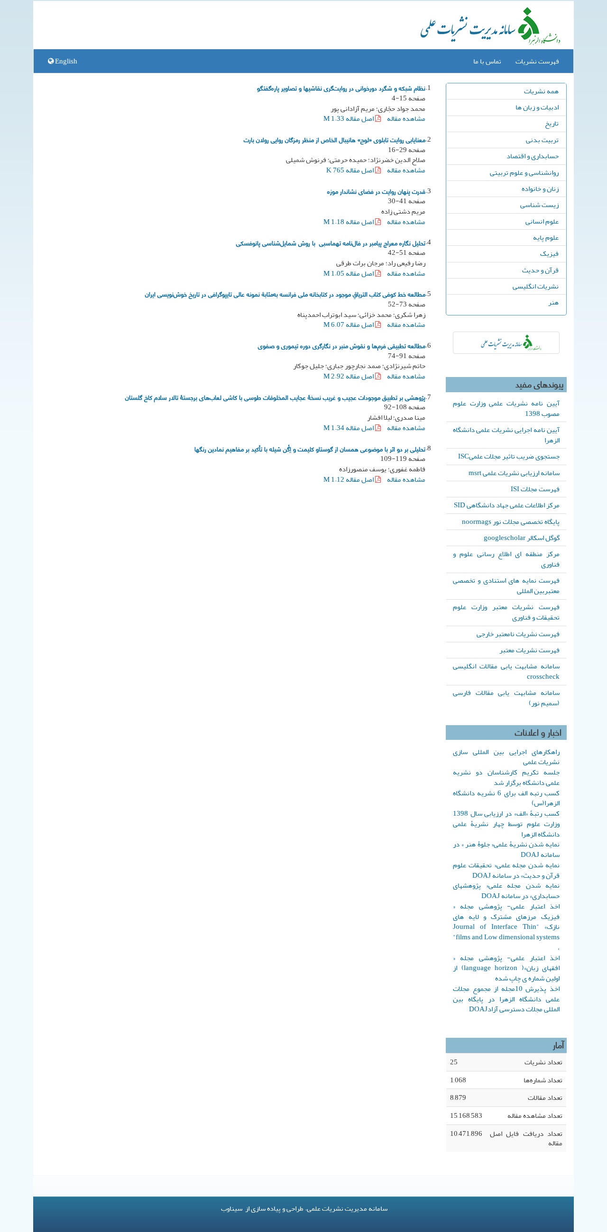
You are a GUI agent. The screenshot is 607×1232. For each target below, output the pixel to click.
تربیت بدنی (542, 139)
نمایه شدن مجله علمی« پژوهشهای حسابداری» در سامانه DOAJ (506, 890)
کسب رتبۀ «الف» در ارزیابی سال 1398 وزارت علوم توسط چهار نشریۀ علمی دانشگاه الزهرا (506, 824)
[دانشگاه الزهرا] (506, 342)
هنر (553, 302)
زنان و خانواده (540, 188)
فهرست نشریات (537, 61)
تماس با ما (487, 61)
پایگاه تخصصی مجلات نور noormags (511, 521)
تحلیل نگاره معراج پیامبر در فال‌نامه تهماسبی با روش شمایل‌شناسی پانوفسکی (330, 242)
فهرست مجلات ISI (535, 488)
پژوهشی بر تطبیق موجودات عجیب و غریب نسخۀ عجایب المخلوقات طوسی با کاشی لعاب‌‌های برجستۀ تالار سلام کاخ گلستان (275, 397)
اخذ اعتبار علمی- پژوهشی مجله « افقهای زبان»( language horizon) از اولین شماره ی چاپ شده (506, 968)
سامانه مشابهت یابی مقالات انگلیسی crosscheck (506, 671)
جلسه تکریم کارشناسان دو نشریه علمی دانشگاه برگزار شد (506, 777)
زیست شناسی (539, 204)
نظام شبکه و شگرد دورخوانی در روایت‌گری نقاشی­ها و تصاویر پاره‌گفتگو (341, 87)
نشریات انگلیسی (536, 286)
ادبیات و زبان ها (537, 107)
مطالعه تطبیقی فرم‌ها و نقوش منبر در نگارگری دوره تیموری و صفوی (341, 345)
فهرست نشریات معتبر (529, 649)
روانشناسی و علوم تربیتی (524, 172)
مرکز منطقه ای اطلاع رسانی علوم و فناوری (506, 559)
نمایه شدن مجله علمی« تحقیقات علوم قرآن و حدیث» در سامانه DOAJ (506, 870)
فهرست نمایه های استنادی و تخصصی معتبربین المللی (506, 585)
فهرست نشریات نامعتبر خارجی (518, 633)
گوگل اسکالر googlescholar (522, 537)
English (65, 61)
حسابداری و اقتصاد (532, 155)
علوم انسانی (542, 221)
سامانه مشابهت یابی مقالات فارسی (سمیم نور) (506, 698)
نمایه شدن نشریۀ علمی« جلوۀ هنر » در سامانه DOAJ (506, 849)
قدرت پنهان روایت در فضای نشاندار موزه (376, 191)
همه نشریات (541, 91)
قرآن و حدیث (540, 270)
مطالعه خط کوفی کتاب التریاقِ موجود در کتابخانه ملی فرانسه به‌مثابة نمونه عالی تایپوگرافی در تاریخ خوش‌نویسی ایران (285, 293)
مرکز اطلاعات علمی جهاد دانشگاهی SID (507, 505)
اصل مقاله (349, 118)
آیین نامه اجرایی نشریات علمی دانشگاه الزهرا (506, 435)
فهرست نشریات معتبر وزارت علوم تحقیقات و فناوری (506, 612)
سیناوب (231, 1208)
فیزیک (549, 253)
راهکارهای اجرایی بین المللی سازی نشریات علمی (506, 757)
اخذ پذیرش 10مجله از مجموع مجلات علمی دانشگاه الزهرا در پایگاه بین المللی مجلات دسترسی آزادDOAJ (506, 999)
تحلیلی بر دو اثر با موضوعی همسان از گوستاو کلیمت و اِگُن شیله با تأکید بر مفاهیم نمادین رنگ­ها (309, 448)
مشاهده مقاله (406, 118)
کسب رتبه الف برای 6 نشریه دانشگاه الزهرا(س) (506, 798)
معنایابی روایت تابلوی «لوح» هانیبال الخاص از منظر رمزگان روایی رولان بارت (334, 139)
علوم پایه (546, 237)
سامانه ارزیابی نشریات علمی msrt (514, 472)
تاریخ (552, 123)
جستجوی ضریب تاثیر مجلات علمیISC (509, 456)
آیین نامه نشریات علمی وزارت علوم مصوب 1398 (506, 408)
